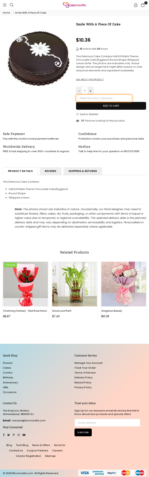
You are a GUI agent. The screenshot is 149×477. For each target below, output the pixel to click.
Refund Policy (82, 382)
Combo (8, 372)
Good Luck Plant (61, 310)
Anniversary (10, 382)
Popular (10, 265)
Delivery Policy (83, 377)
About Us (59, 445)
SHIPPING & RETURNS (82, 171)
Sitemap (50, 456)
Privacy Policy (83, 387)
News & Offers (41, 445)
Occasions (9, 392)
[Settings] (135, 5)
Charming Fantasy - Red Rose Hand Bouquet (25, 310)
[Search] (11, 5)
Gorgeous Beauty (111, 310)
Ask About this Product (90, 79)
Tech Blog (22, 445)
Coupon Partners (37, 450)
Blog (9, 445)
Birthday (8, 377)
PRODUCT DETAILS (20, 171)
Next (144, 291)
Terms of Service (85, 372)
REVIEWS (50, 171)
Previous (4, 291)
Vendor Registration (28, 456)
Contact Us (16, 450)
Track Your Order (85, 368)
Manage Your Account (88, 363)
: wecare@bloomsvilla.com (28, 420)
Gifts (5, 387)
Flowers (8, 363)
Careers (57, 450)
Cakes (7, 368)
